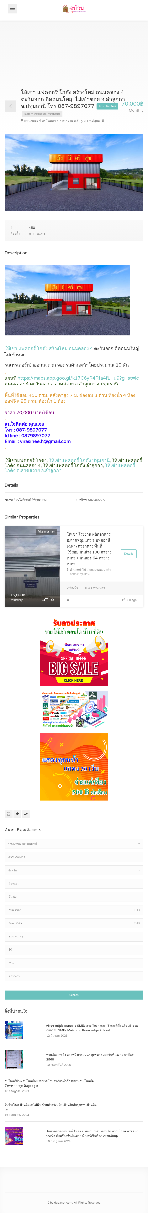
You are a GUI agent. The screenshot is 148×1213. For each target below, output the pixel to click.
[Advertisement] (74, 60)
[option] (74, 172)
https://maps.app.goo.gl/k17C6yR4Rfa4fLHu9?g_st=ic (78, 378)
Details (128, 553)
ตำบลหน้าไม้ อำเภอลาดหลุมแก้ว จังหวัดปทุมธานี (90, 572)
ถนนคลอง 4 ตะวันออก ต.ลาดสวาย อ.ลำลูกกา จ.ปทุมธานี (64, 121)
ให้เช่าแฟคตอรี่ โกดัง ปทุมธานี (79, 460)
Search (74, 995)
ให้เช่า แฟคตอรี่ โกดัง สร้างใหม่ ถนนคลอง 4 (49, 348)
